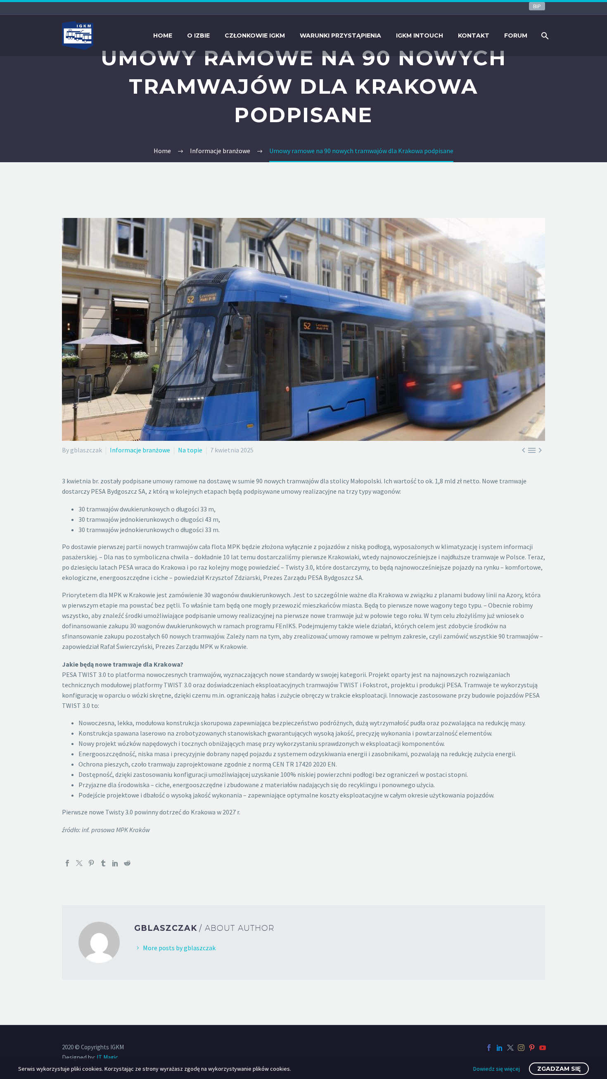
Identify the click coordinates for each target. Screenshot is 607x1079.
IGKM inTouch (419, 35)
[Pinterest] (91, 863)
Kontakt (473, 35)
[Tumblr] (103, 863)
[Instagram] (521, 1047)
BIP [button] (537, 6)
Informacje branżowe (140, 450)
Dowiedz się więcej (496, 1068)
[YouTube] (542, 1047)
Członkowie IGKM (255, 35)
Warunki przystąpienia (340, 35)
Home (162, 35)
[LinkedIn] (115, 863)
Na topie (190, 450)
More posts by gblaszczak (179, 948)
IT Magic (107, 1057)
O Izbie (198, 35)
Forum (515, 35)
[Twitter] (79, 863)
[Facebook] (67, 863)
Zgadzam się (559, 1068)
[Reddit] (127, 863)
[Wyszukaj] (544, 36)
